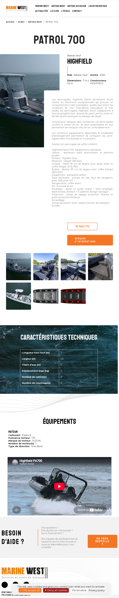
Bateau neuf (58, 6)
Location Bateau (98, 6)
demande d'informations (85, 240)
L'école (65, 11)
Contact (77, 11)
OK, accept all (31, 590)
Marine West (42, 6)
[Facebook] (5, 585)
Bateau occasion (77, 6)
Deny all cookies (57, 590)
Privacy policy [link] (97, 590)
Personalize (79, 590)
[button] (102, 541)
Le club (55, 11)
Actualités (41, 11)
